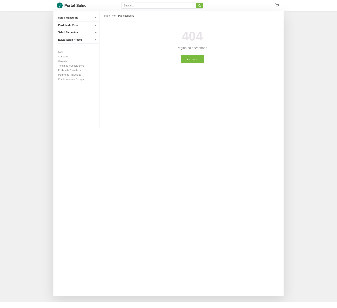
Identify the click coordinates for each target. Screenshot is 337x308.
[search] (199, 5)
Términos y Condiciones (71, 65)
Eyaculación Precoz (77, 39)
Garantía (62, 61)
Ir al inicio (192, 59)
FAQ (60, 52)
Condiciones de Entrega (71, 79)
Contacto (63, 56)
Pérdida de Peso (77, 25)
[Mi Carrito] (276, 5)
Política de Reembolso (70, 70)
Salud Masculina (77, 17)
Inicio (107, 15)
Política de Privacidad (69, 74)
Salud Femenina (77, 32)
